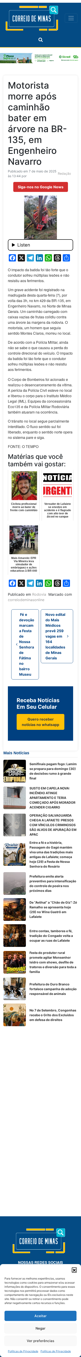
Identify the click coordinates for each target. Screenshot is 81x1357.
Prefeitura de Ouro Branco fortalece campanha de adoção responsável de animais (53, 989)
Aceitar (40, 1316)
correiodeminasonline (26, 599)
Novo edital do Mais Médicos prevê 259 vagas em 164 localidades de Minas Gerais (55, 636)
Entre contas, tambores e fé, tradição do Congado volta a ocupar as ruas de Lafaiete (51, 935)
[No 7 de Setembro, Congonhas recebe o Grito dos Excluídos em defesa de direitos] (14, 1015)
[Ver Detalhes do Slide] (40, 58)
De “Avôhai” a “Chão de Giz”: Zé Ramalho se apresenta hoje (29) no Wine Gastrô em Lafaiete (53, 909)
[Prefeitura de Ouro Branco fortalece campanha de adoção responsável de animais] (14, 988)
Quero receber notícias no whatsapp (40, 722)
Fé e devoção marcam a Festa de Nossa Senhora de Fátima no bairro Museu (26, 644)
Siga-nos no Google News (40, 187)
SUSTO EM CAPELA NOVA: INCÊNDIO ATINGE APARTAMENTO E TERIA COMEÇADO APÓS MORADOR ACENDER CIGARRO (52, 797)
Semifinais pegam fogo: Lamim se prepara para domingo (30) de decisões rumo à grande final (53, 771)
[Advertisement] (40, 1070)
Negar (40, 1328)
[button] (74, 1270)
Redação (64, 173)
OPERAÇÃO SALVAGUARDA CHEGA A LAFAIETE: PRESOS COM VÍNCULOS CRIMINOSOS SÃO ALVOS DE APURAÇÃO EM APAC (52, 824)
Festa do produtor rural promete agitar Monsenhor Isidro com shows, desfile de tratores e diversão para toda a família (52, 962)
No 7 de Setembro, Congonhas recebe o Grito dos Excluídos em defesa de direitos (52, 1015)
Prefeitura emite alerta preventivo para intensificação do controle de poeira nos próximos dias (52, 883)
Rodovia (39, 594)
